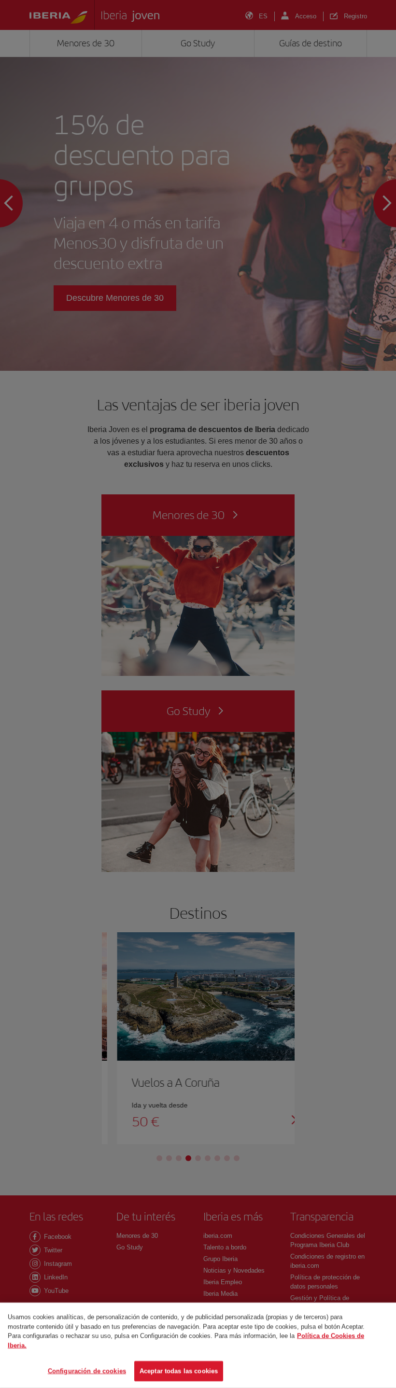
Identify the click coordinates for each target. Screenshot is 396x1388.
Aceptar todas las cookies (179, 1370)
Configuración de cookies (87, 1370)
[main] (198, 1345)
